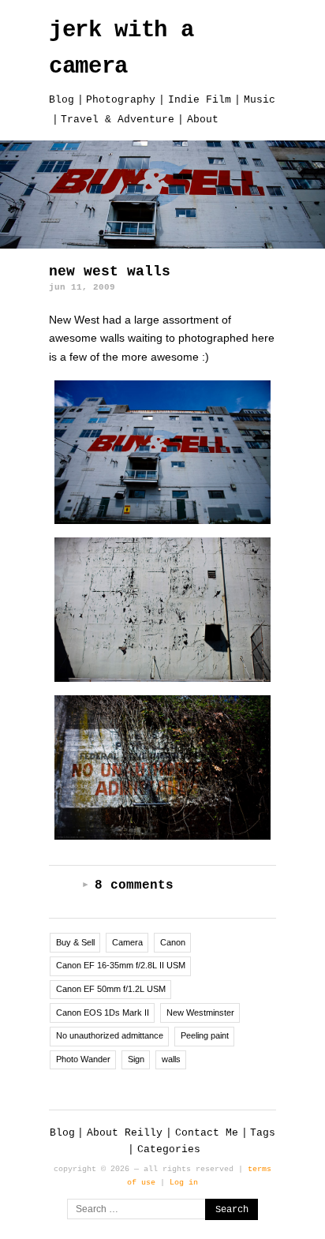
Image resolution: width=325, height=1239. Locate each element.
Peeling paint (205, 1035)
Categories (168, 1149)
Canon (172, 942)
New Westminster (200, 1012)
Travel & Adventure (117, 119)
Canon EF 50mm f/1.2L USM (111, 989)
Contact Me (206, 1133)
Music (259, 100)
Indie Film (199, 100)
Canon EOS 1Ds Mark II (102, 1012)
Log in (184, 1182)
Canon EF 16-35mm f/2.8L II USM (120, 965)
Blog (61, 100)
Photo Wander (83, 1059)
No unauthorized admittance (109, 1035)
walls (171, 1059)
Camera (127, 942)
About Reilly (124, 1133)
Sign (136, 1059)
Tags (262, 1133)
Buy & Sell (75, 942)
